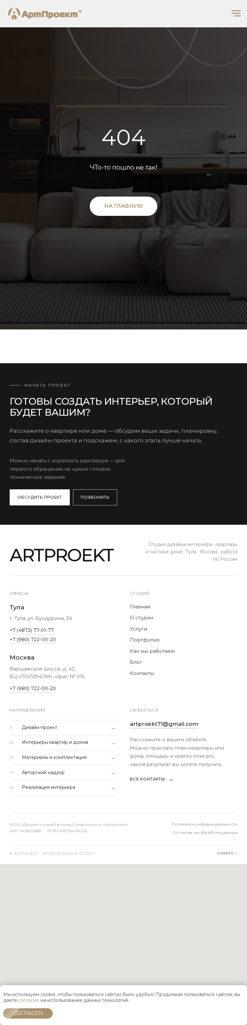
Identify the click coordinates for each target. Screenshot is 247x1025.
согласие (28, 1000)
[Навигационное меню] (236, 13)
